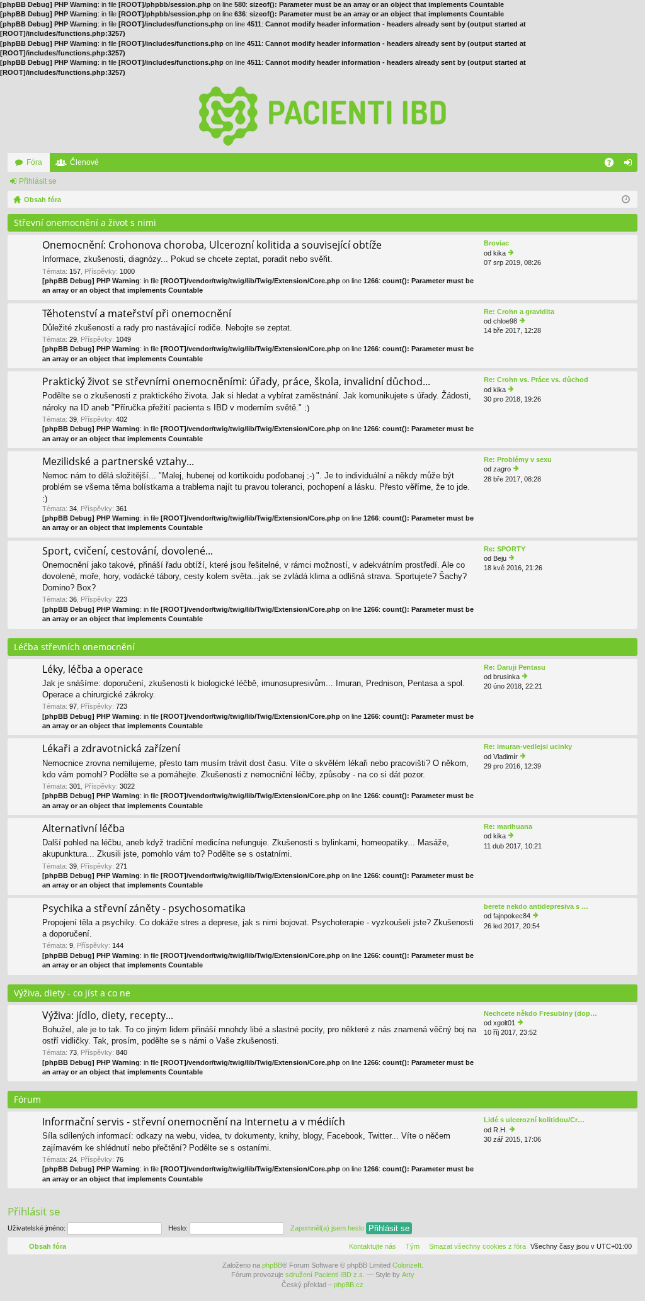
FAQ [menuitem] (613, 165)
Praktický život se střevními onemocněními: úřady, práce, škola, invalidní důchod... (236, 382)
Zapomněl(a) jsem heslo (327, 1228)
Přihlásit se (38, 181)
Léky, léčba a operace (92, 669)
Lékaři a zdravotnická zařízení (111, 749)
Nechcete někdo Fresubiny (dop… (540, 1013)
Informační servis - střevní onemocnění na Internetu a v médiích (193, 1122)
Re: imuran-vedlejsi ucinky (528, 746)
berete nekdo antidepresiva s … (536, 906)
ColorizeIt (406, 1265)
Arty (408, 1274)
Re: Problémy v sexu (518, 459)
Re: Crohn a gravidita (519, 311)
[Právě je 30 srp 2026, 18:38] (626, 199)
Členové (84, 162)
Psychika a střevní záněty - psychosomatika (144, 909)
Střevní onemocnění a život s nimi (85, 222)
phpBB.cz (348, 1284)
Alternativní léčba (83, 829)
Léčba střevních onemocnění (74, 647)
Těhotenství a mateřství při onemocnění (136, 314)
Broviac (496, 243)
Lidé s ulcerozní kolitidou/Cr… (534, 1120)
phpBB (272, 1265)
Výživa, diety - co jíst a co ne (72, 993)
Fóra (34, 162)
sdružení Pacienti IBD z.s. (325, 1274)
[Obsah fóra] (322, 115)
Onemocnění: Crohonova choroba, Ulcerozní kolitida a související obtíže (212, 245)
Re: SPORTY (504, 549)
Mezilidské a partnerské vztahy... (118, 462)
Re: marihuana (508, 826)
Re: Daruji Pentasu (514, 667)
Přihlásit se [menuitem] (630, 165)
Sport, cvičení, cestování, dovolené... (127, 551)
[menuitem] (475, 1246)
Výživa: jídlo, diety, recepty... (107, 1016)
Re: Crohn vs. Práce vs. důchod (536, 379)
